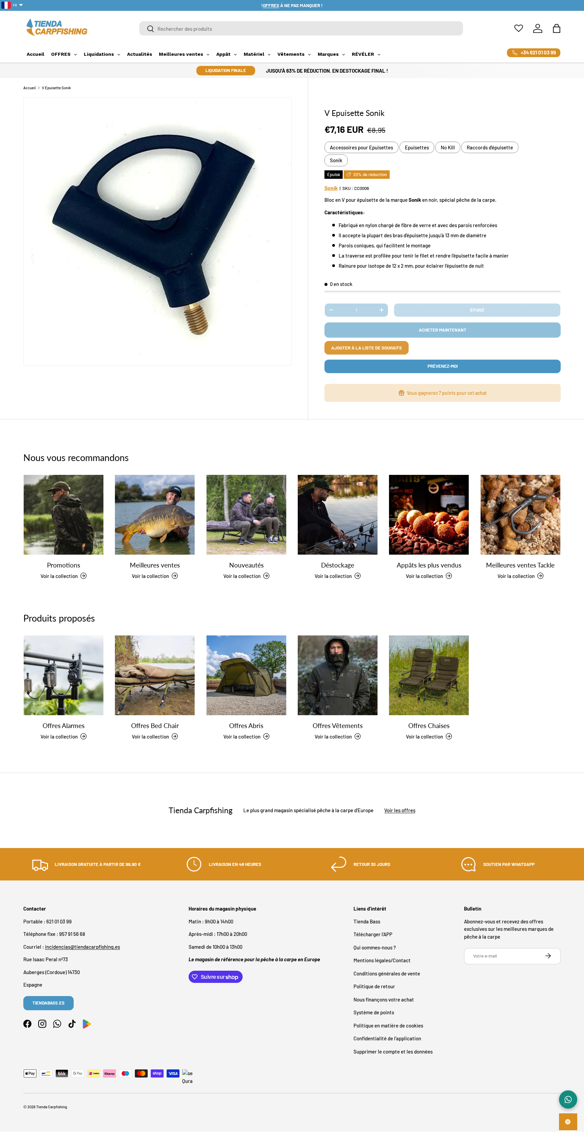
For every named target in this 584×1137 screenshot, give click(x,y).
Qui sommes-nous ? (375, 947)
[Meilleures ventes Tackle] (520, 515)
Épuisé (477, 310)
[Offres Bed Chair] (155, 675)
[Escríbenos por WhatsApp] (568, 1099)
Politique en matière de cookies (388, 1025)
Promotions (63, 564)
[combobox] (301, 29)
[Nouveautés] (246, 515)
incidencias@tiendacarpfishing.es (82, 946)
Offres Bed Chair (155, 725)
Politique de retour (374, 986)
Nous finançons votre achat (384, 999)
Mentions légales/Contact (382, 960)
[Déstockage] (338, 515)
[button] (556, 28)
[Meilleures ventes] (155, 515)
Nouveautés (246, 564)
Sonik (336, 160)
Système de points (374, 1012)
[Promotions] (63, 515)
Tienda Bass (367, 921)
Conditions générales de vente (387, 973)
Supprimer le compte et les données (393, 1051)
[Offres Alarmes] (63, 675)
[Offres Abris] (246, 675)
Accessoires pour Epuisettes (361, 147)
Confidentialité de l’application (387, 1038)
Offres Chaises (428, 725)
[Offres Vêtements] (338, 675)
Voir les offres (399, 810)
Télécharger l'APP (373, 934)
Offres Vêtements (338, 725)
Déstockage (337, 564)
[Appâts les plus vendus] (429, 515)
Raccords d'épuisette (490, 147)
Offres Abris (246, 725)
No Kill (448, 147)
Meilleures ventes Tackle (520, 564)
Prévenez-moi (443, 366)
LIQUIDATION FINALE (225, 70)
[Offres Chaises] (429, 675)
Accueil (29, 88)
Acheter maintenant (442, 330)
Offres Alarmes (63, 725)
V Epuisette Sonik (56, 88)
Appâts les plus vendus (429, 564)
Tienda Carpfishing (51, 1107)
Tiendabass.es (48, 1003)
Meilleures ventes (155, 564)
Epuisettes (417, 147)
